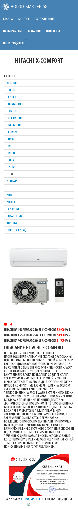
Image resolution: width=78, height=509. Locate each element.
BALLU (11, 90)
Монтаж (24, 19)
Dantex (12, 111)
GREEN (11, 153)
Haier (10, 160)
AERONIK (12, 83)
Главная (8, 19)
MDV (10, 195)
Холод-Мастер (31, 499)
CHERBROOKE (15, 104)
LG (8, 188)
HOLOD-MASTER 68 (28, 6)
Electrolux (14, 118)
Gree (10, 146)
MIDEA (11, 202)
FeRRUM (12, 132)
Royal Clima (14, 216)
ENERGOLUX (14, 125)
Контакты (52, 31)
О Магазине (33, 31)
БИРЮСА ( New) (16, 230)
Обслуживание (44, 19)
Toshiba (12, 223)
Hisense (12, 167)
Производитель (14, 43)
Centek (11, 97)
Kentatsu (13, 181)
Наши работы (12, 31)
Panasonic (13, 209)
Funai (10, 139)
